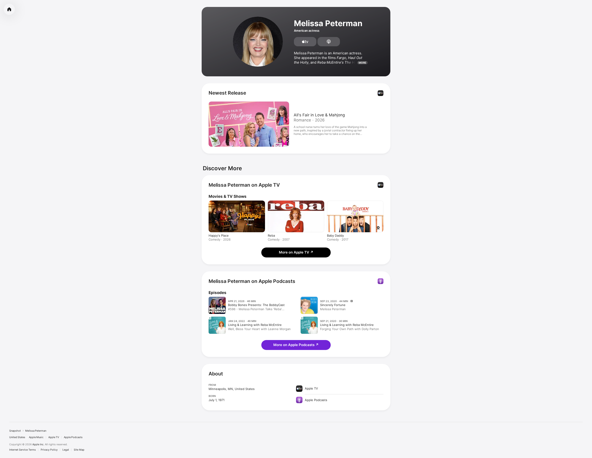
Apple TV (53, 437)
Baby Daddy (335, 235)
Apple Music (36, 437)
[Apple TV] (305, 41)
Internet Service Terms (22, 450)
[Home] (9, 9)
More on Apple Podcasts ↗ (296, 345)
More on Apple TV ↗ (296, 252)
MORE (362, 62)
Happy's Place (219, 235)
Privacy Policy (49, 450)
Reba (271, 235)
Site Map (79, 450)
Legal (65, 450)
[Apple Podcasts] (329, 41)
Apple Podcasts (73, 437)
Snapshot (15, 430)
